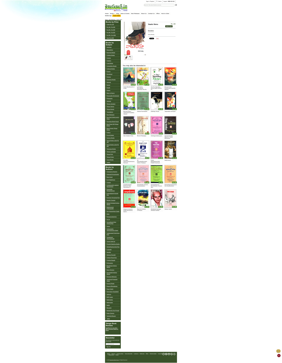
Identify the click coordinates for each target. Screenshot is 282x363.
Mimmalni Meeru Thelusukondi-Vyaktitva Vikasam (128, 112)
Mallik (108, 305)
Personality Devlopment (113, 95)
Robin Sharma (110, 313)
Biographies (110, 50)
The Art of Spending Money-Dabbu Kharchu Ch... (156, 88)
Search (108, 353)
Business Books (111, 52)
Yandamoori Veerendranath (110, 238)
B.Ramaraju (110, 263)
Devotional (109, 74)
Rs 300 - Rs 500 (111, 32)
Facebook (166, 354)
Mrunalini (109, 308)
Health (108, 87)
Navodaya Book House (113, 121)
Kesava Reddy (110, 283)
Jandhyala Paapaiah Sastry (112, 280)
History (108, 90)
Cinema (109, 58)
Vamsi (108, 226)
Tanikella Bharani (111, 316)
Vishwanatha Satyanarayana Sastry (112, 229)
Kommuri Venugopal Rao (113, 197)
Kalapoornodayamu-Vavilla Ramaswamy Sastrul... (128, 210)
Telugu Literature (111, 104)
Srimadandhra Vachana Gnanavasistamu (142, 185)
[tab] (151, 31)
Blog (117, 13)
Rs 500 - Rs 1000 (111, 35)
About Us (144, 13)
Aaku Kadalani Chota (128, 135)
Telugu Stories (110, 106)
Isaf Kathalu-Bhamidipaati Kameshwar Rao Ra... (142, 88)
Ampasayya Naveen (112, 171)
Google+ (171, 354)
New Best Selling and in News (113, 118)
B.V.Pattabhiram (111, 179)
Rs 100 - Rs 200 (111, 27)
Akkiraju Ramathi (111, 255)
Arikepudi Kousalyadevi (113, 174)
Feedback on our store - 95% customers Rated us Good (112, 329)
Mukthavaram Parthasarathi (110, 208)
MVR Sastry (110, 297)
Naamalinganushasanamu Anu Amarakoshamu (170, 185)
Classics (109, 60)
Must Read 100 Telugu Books (112, 125)
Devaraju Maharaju (112, 276)
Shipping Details (153, 353)
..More (108, 318)
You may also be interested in (134, 66)
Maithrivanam (168, 160)
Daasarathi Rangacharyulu (111, 190)
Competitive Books (111, 66)
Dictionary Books (111, 79)
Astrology (109, 47)
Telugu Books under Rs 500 (113, 145)
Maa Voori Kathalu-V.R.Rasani (141, 210)
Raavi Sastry (110, 289)
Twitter (163, 354)
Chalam (109, 182)
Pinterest (174, 354)
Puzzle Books (110, 135)
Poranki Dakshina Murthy (113, 244)
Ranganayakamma (112, 216)
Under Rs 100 (110, 24)
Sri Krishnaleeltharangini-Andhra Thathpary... (142, 161)
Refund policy (111, 354)
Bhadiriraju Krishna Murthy (112, 266)
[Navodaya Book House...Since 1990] (116, 10)
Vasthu (108, 162)
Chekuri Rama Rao (112, 257)
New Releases (135, 13)
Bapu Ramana (110, 270)
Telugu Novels (110, 109)
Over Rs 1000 (110, 38)
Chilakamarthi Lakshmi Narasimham (113, 186)
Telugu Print (110, 154)
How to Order (165, 13)
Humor (108, 85)
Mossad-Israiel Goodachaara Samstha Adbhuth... (170, 88)
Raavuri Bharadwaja (112, 286)
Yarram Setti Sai (111, 241)
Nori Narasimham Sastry (113, 211)
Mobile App (108, 15)
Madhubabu (110, 299)
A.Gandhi (109, 249)
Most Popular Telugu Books (112, 129)
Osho (108, 214)
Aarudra (109, 252)
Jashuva (109, 294)
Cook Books (110, 63)
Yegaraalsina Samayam (170, 111)
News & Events (125, 13)
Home (107, 13)
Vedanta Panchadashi (142, 111)
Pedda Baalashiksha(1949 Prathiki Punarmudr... (156, 161)
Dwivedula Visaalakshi (113, 291)
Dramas (109, 77)
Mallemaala (110, 302)
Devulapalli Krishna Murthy (112, 273)
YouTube (169, 354)
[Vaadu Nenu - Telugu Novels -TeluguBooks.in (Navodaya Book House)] (126, 58)
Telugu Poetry (110, 157)
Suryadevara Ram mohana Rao (111, 223)
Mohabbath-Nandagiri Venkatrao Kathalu (156, 210)
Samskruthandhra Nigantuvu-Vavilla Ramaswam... (169, 137)
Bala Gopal (110, 177)
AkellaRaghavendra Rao (113, 247)
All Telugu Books (120, 353)
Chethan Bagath (111, 260)
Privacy (117, 354)
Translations (110, 112)
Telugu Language (111, 151)
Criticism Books (111, 68)
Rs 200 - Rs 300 (111, 30)
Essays (108, 71)
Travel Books (110, 159)
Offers (158, 13)
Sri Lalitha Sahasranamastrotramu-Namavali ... (129, 161)
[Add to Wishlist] (174, 26)
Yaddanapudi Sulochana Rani (113, 234)
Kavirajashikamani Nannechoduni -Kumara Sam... (156, 186)
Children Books (111, 55)
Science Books (110, 138)
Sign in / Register (150, 1)
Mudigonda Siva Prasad (113, 310)
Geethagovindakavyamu (156, 135)
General (109, 82)
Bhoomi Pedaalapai (141, 135)
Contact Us (151, 13)
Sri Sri (108, 219)
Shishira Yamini (168, 209)
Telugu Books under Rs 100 (113, 141)
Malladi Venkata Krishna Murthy (113, 203)
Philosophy (110, 98)
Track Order (116, 15)
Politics (108, 132)
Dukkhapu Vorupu (155, 111)
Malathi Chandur (111, 200)
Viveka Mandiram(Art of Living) (128, 87)
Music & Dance (111, 93)
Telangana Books (111, 149)
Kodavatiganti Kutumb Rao (112, 194)
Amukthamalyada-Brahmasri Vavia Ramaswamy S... (127, 186)
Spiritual (109, 101)
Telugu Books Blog (128, 353)
